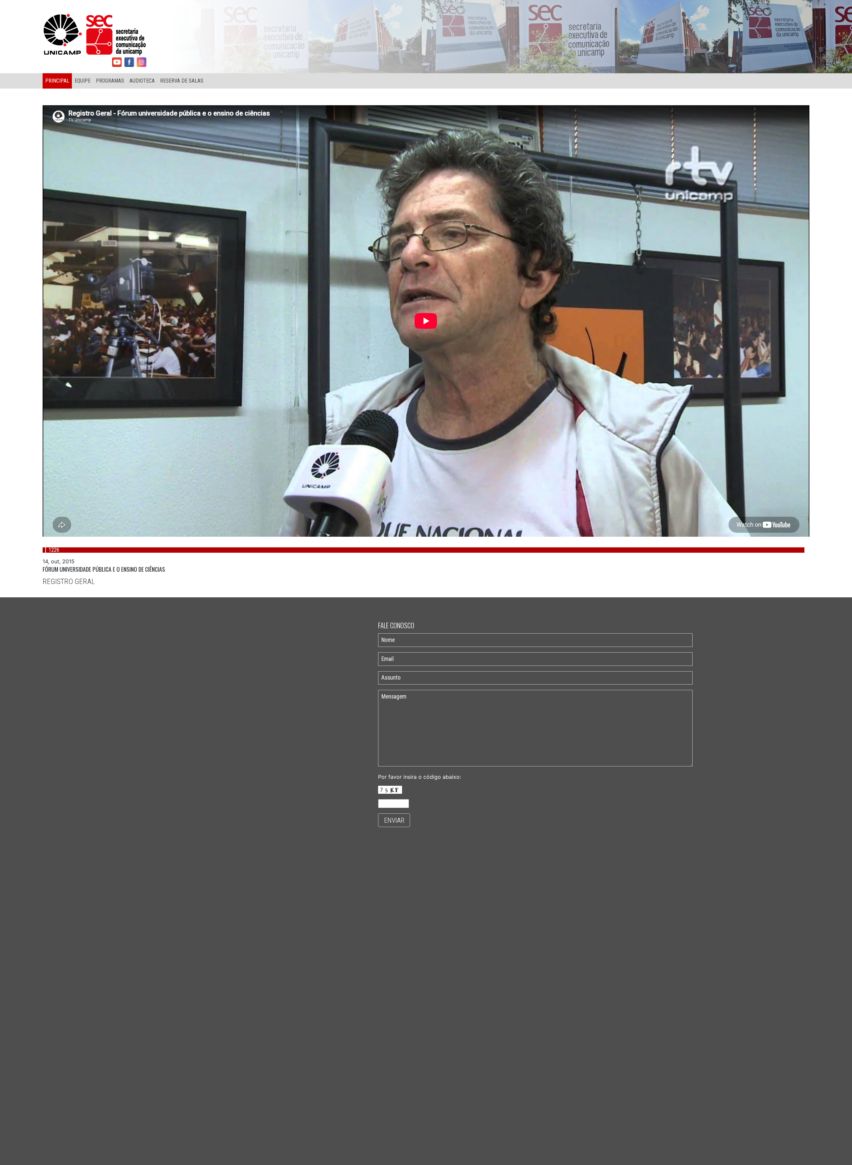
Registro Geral (69, 581)
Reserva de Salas (181, 81)
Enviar (394, 820)
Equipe (83, 81)
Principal (57, 81)
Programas (110, 81)
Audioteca (142, 81)
